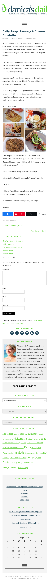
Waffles (20, 468)
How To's (23, 443)
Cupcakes (37, 439)
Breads (41, 434)
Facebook (24, 493)
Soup (25, 457)
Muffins (6, 447)
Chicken (17, 438)
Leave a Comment (31, 38)
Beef (36, 433)
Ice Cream (30, 443)
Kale (34, 443)
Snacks (21, 458)
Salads (20, 453)
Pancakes (20, 448)
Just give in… (25, 527)
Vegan (21, 462)
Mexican (39, 442)
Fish (4, 443)
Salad (13, 453)
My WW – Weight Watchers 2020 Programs (25, 511)
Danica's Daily (25, 9)
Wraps (25, 467)
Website (6, 305)
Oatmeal (13, 447)
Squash (38, 457)
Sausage (32, 453)
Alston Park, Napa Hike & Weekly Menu (25, 515)
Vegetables (29, 462)
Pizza (34, 447)
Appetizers (8, 433)
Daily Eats (12, 220)
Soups (31, 457)
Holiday (17, 443)
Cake (4, 439)
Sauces (27, 453)
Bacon (23, 433)
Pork (39, 448)
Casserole (8, 439)
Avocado (16, 434)
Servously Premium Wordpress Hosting (24, 578)
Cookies (32, 439)
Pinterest (24, 496)
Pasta (27, 447)
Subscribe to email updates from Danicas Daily (24, 486)
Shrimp (39, 453)
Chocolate (25, 439)
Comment (7, 270)
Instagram (24, 500)
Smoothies (14, 457)
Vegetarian (10, 467)
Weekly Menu (8, 253)
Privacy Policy (24, 576)
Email (5, 297)
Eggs (43, 438)
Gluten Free (9, 443)
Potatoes (7, 453)
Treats (6, 462)
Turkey (13, 462)
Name (5, 288)
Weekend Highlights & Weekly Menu (25, 523)
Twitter (24, 490)
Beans (29, 433)
